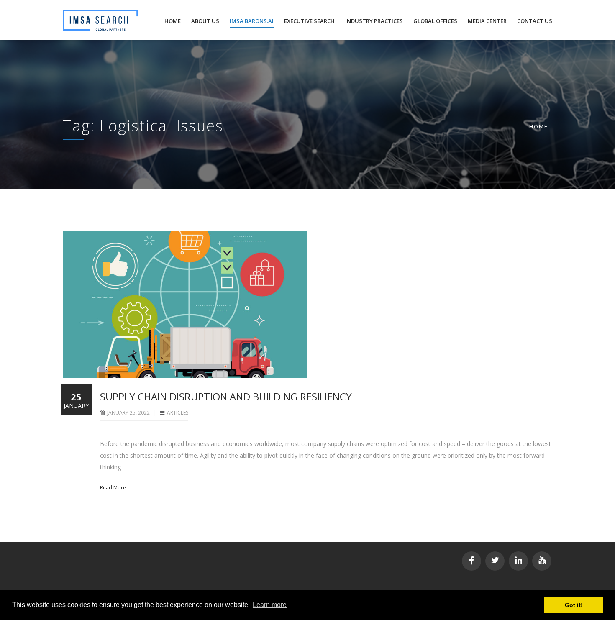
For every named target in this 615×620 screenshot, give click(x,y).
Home (538, 126)
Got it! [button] (574, 605)
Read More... (115, 487)
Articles (177, 412)
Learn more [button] (270, 604)
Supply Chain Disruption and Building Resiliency (226, 396)
